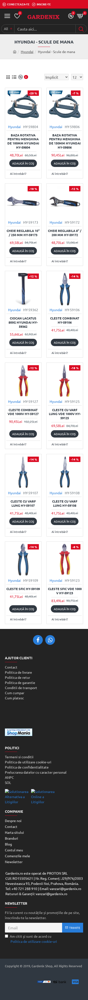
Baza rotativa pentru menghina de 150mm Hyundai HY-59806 (65, 141)
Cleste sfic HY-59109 (23, 589)
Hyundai (27, 51)
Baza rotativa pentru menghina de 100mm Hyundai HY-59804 (23, 141)
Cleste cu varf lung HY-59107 (23, 503)
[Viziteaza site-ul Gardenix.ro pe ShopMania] (18, 732)
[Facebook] (38, 640)
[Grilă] (8, 77)
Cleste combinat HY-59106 (64, 320)
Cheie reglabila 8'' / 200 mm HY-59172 (64, 233)
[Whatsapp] (50, 640)
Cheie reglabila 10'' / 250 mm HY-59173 (23, 233)
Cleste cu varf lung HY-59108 (64, 503)
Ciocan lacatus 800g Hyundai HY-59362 (23, 322)
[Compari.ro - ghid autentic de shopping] (44, 714)
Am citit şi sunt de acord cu (33, 939)
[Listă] (14, 77)
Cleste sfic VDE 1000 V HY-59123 (65, 591)
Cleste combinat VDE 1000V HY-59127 (23, 412)
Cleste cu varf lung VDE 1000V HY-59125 (65, 414)
